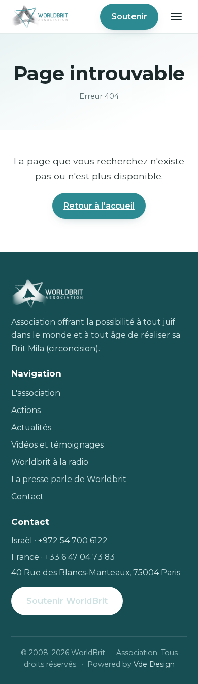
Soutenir (129, 16)
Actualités (31, 427)
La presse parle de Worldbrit (68, 479)
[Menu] (176, 16)
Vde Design (154, 664)
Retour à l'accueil (99, 206)
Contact (27, 496)
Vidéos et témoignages (57, 445)
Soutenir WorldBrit (67, 601)
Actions (26, 410)
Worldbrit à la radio (49, 462)
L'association (35, 393)
